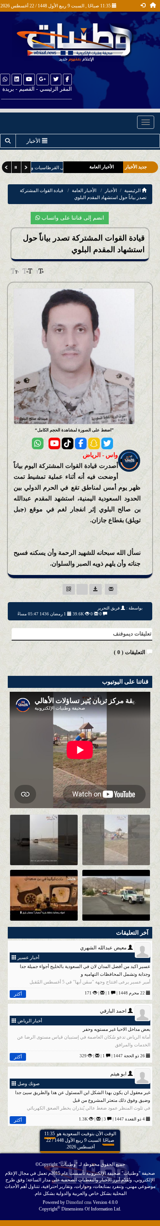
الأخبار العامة (84, 190)
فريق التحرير (108, 608)
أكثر (18, 994)
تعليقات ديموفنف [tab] (132, 634)
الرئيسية (133, 190)
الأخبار (111, 190)
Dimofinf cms (79, 1202)
